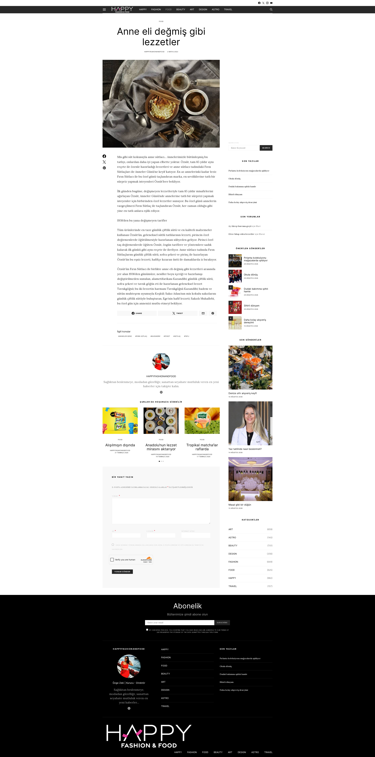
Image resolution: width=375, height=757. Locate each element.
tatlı (187, 336)
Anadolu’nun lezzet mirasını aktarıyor (161, 447)
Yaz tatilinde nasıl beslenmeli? (245, 448)
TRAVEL (228, 9)
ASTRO (215, 9)
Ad (114, 530)
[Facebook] (259, 3)
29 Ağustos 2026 (251, 264)
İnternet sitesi (188, 531)
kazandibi (156, 336)
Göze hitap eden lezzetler (241, 234)
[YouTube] (271, 3)
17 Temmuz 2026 (203, 456)
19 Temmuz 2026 (162, 456)
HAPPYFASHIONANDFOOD (154, 52)
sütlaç (177, 336)
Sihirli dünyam (235, 194)
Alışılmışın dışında (120, 445)
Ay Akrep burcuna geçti (240, 226)
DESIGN (203, 9)
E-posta (151, 530)
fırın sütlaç (141, 336)
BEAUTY (180, 9)
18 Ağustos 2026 (251, 326)
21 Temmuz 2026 (121, 452)
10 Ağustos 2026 (236, 508)
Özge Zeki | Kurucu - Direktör (129, 682)
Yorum (115, 496)
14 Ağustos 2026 (236, 452)
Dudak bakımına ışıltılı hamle (242, 186)
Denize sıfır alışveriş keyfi (243, 393)
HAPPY (143, 9)
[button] (159, 461)
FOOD (169, 9)
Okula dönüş (234, 178)
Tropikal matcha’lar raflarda (202, 447)
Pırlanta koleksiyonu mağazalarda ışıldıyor (249, 170)
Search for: (234, 143)
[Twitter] (263, 3)
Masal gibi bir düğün (240, 504)
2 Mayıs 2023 (172, 52)
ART (192, 9)
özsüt (167, 336)
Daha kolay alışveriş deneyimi (243, 202)
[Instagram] (267, 3)
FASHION (156, 9)
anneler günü (125, 336)
